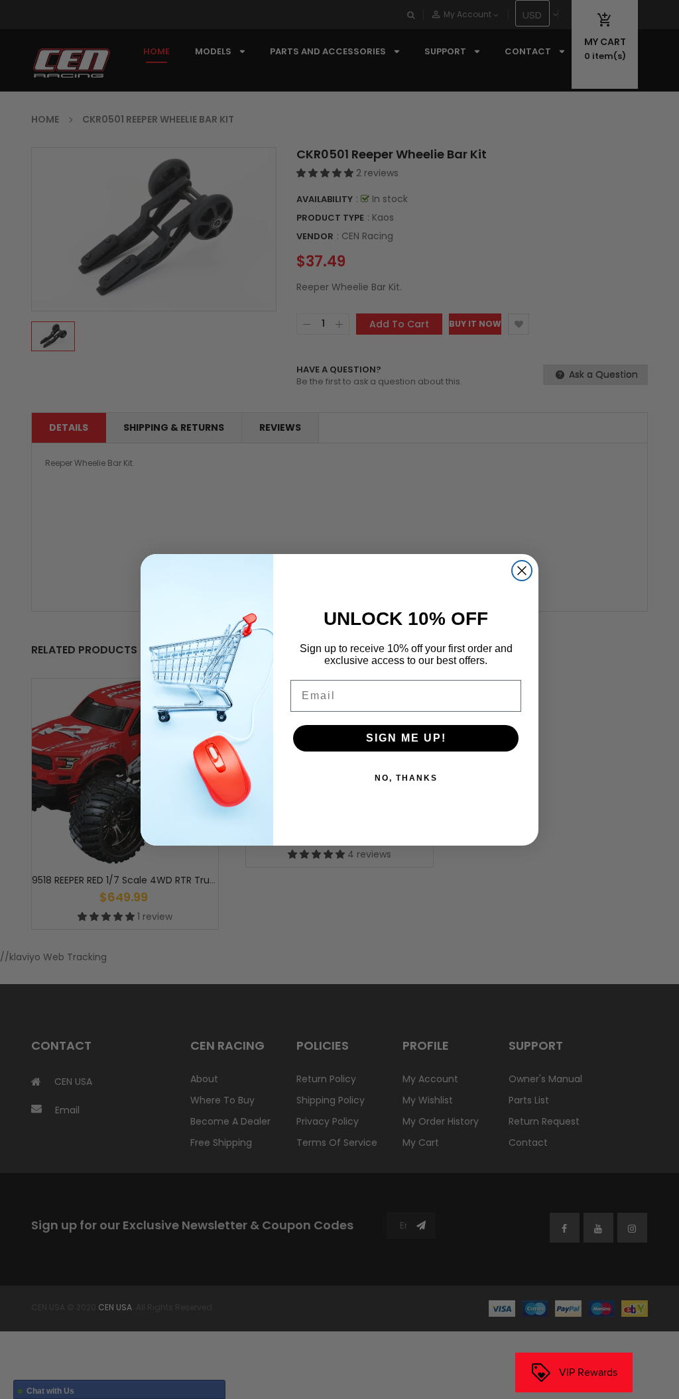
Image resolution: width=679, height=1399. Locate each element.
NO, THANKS (406, 778)
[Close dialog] (522, 571)
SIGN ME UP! (406, 738)
